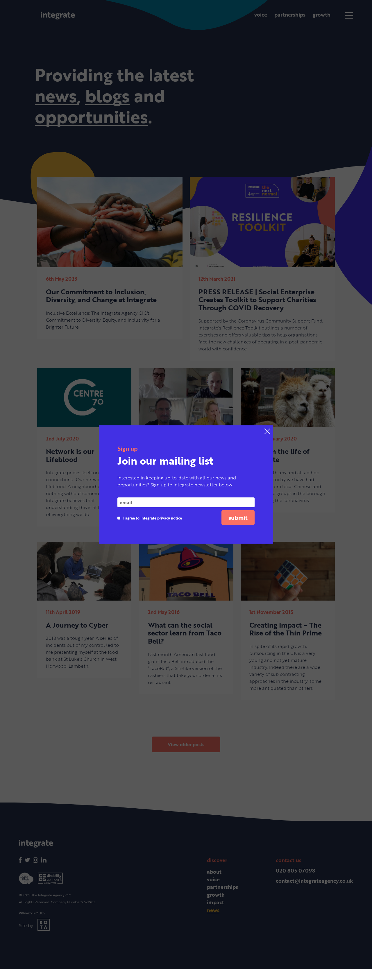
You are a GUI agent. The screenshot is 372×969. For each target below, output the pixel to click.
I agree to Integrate (152, 518)
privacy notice (169, 518)
